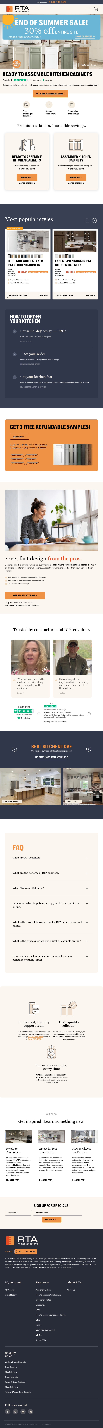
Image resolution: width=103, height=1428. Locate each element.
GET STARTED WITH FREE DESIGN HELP (51, 757)
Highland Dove (72, 801)
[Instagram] (15, 1411)
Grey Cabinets (32, 456)
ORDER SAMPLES (27, 183)
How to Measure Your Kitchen (48, 1295)
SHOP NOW (26, 177)
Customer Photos (43, 1300)
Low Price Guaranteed (45, 1330)
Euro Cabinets (33, 464)
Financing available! (30, 364)
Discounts (40, 1305)
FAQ (38, 1310)
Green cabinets (11, 1377)
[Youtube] (23, 1411)
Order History (11, 1295)
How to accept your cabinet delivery (51, 1315)
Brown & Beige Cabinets (15, 1382)
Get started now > (65, 1267)
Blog (38, 1320)
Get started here (35, 1037)
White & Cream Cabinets (15, 1362)
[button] (94, 220)
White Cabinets (17, 456)
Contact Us (41, 1340)
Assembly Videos (43, 1290)
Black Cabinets (11, 1387)
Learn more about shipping (33, 387)
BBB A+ (39, 1335)
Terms (38, 1325)
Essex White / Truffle (11, 801)
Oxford (88, 65)
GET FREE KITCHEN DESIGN (49, 93)
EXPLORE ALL (18, 436)
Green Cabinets (17, 460)
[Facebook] (7, 1411)
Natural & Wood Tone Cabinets (18, 1392)
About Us (71, 1290)
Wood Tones (31, 460)
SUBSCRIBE (50, 1219)
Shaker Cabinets (17, 464)
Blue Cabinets (11, 1372)
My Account (10, 1290)
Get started (26, 341)
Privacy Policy (46, 1424)
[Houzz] (30, 1411)
